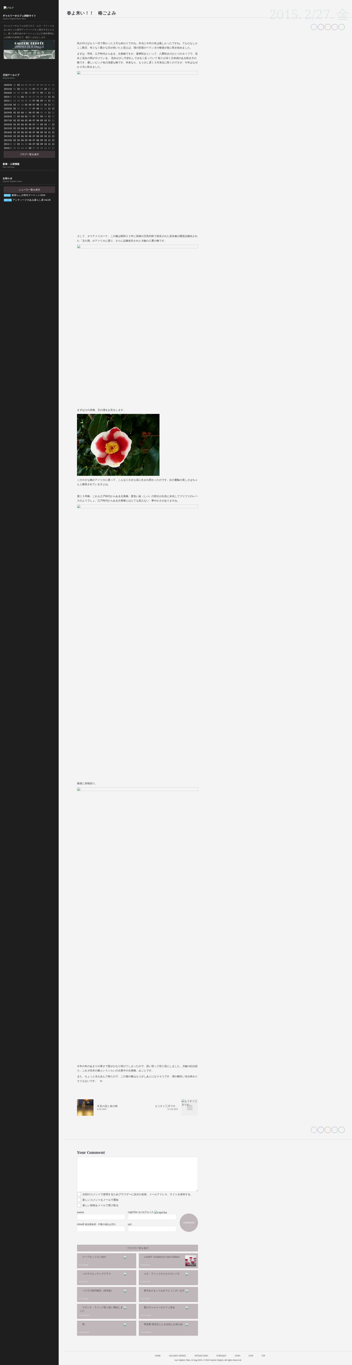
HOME (158, 1355)
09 (41, 92)
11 (49, 92)
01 (11, 84)
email (80, 1224)
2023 (6, 96)
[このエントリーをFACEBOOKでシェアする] (321, 27)
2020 (6, 108)
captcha (133, 1212)
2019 (6, 112)
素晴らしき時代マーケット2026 (24, 195)
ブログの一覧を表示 (137, 1248)
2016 (6, 124)
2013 (6, 136)
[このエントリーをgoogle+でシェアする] (328, 27)
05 (26, 92)
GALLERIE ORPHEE (29, 44)
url (129, 1224)
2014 (6, 132)
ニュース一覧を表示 (29, 189)
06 (30, 104)
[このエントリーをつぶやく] (314, 27)
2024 (6, 92)
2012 (6, 140)
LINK (251, 1355)
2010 (6, 148)
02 (14, 104)
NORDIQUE (29, 64)
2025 (6, 88)
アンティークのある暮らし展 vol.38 (27, 199)
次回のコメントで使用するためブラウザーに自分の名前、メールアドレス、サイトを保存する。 (137, 1194)
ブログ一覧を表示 (29, 154)
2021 (6, 104)
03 (18, 84)
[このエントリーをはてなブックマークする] (335, 27)
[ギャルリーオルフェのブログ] (29, 8)
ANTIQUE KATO (29, 54)
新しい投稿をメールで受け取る (100, 1205)
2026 (6, 84)
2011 (6, 144)
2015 (6, 128)
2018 (6, 116)
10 (45, 88)
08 (37, 100)
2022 (6, 100)
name (80, 1212)
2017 (6, 120)
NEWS (237, 1355)
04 (22, 96)
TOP (263, 1355)
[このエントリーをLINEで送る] (341, 27)
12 (53, 96)
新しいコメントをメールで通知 (100, 1199)
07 (34, 88)
